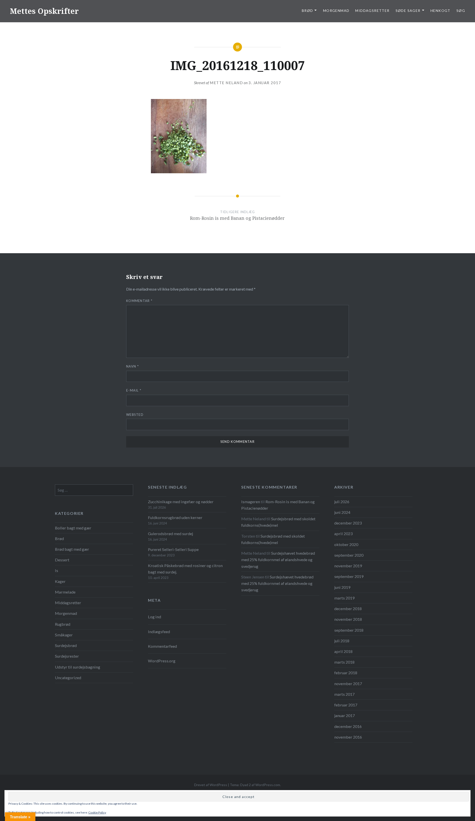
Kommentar (139, 301)
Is (56, 570)
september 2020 (348, 555)
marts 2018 (344, 662)
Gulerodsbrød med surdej (170, 533)
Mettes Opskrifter (44, 11)
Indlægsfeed (159, 631)
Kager (60, 581)
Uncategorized (68, 677)
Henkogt (440, 10)
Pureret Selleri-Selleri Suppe (173, 549)
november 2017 (348, 683)
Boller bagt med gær (73, 527)
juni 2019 (342, 587)
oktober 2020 (346, 544)
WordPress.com (267, 785)
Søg (460, 10)
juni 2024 (342, 512)
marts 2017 (344, 694)
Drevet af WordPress (210, 785)
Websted (134, 415)
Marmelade (65, 592)
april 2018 (343, 651)
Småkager (64, 634)
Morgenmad (336, 10)
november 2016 (348, 737)
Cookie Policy (97, 812)
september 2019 (348, 576)
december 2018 (348, 608)
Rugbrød (62, 624)
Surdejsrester (67, 656)
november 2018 (348, 619)
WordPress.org (161, 660)
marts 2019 (344, 598)
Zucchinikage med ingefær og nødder (181, 501)
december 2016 (348, 726)
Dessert (62, 559)
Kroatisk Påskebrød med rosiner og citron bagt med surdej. (185, 568)
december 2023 (348, 523)
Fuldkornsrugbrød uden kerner (175, 517)
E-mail (133, 390)
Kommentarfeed (162, 646)
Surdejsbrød (66, 645)
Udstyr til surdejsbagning (77, 667)
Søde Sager (408, 10)
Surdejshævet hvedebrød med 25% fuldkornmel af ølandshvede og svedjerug (278, 559)
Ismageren (250, 501)
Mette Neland (226, 82)
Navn (132, 366)
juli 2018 (341, 640)
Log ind (154, 616)
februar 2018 (345, 672)
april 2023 (343, 533)
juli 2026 (341, 501)
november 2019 (348, 565)
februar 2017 (345, 704)
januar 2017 (344, 715)
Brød (59, 538)
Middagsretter (372, 10)
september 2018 (348, 630)
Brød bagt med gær (72, 549)
